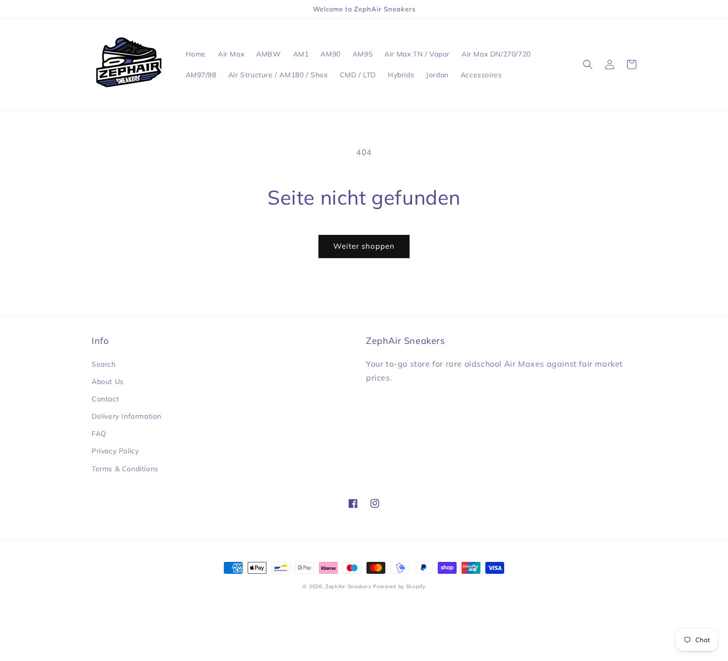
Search (104, 364)
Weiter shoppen (364, 246)
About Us (108, 381)
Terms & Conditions (125, 468)
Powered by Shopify (399, 586)
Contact (105, 398)
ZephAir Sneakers (348, 586)
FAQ (99, 433)
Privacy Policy (115, 450)
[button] (588, 64)
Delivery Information (126, 416)
